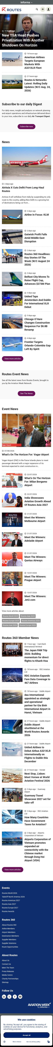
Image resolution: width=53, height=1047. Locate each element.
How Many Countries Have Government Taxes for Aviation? (36, 821)
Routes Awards (8, 911)
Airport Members (8, 932)
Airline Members (8, 929)
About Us (5, 960)
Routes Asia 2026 (10, 625)
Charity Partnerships (10, 979)
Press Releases (8, 971)
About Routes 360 (9, 925)
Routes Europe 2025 (11, 621)
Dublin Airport (44, 691)
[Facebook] (15, 997)
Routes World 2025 (10, 616)
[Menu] (42, 9)
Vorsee (42, 770)
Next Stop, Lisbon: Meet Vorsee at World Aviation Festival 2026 (37, 777)
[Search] (36, 9)
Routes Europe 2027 (10, 908)
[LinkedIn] (4, 997)
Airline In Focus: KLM (36, 214)
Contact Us (6, 964)
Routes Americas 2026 (31, 621)
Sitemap (5, 982)
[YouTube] (20, 997)
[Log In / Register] (48, 9)
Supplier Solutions (9, 943)
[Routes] (11, 9)
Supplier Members (9, 939)
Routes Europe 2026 (28, 625)
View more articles (13, 358)
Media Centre (7, 975)
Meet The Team (8, 968)
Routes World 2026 (9, 893)
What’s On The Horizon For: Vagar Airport (26, 454)
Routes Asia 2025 (28, 616)
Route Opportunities (10, 947)
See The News (26, 393)
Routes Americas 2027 (11, 900)
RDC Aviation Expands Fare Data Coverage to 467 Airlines (37, 679)
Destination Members (10, 936)
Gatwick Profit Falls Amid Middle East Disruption (35, 238)
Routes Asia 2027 (9, 904)
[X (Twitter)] (9, 997)
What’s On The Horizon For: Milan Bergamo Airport (37, 482)
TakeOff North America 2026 (13, 897)
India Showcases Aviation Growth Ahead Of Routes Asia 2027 (37, 501)
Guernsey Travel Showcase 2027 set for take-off (37, 799)
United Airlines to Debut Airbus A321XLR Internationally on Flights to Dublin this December (37, 754)
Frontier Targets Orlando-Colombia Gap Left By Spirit (37, 345)
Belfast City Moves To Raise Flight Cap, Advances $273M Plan (37, 280)
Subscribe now (26, 126)
